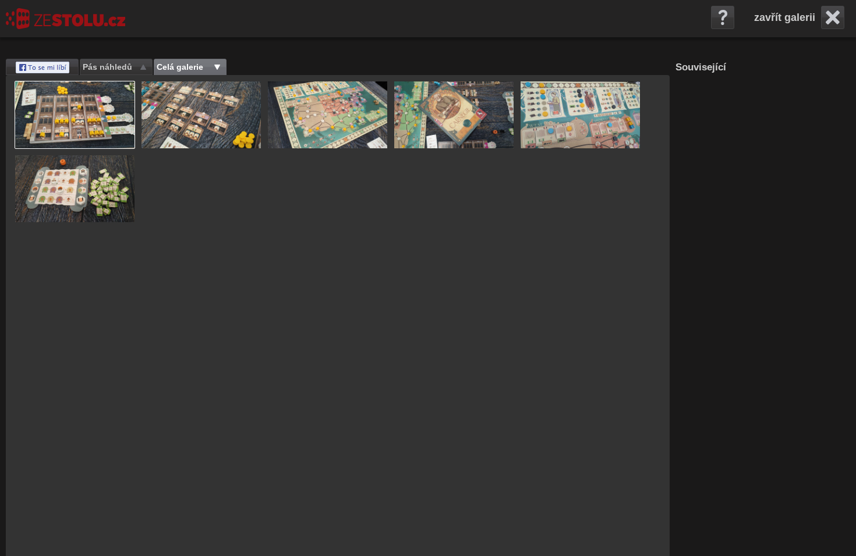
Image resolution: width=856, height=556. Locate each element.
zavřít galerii (784, 17)
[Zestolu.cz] (65, 18)
